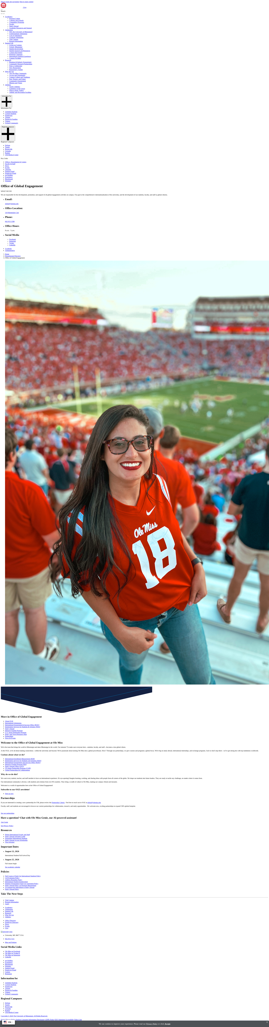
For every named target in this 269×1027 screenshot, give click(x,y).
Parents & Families (11, 119)
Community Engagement (17, 81)
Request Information (16, 41)
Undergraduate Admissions (18, 34)
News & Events (10, 738)
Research (8, 60)
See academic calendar (12, 867)
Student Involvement (16, 49)
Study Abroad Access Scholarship (16, 840)
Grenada (8, 151)
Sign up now (9, 794)
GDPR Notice (49, 1019)
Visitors (7, 121)
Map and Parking (10, 942)
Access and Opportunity (17, 75)
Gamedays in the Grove (17, 88)
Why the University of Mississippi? (21, 32)
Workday (8, 181)
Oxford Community (11, 123)
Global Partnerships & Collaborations (17, 770)
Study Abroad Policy (12, 889)
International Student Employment (16, 882)
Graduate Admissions (16, 37)
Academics (8, 17)
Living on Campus (15, 45)
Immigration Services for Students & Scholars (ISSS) (22, 727)
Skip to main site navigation (10, 2)
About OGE (9, 721)
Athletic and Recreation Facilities (20, 92)
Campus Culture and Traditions (19, 77)
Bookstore (8, 974)
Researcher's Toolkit (16, 70)
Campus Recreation (15, 53)
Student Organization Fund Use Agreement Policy (21, 884)
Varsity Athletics (14, 87)
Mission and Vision (15, 83)
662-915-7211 (9, 939)
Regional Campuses (15, 54)
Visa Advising (9, 842)
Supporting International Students (16, 838)
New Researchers (15, 68)
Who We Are (9, 71)
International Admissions (13, 723)
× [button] (267, 1022)
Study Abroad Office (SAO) (14, 766)
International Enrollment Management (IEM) (20, 759)
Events (7, 168)
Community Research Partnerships (20, 64)
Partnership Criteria (58, 802)
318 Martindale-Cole (12, 213)
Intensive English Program (14, 731)
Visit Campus (13, 39)
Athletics (8, 85)
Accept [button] (167, 1024)
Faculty (11, 24)
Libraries (8, 169)
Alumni (7, 117)
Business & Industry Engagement (20, 62)
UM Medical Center (11, 155)
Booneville (8, 149)
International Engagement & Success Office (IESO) (22, 725)
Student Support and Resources (19, 51)
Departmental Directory (13, 256)
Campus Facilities (15, 58)
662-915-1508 (10, 221)
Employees (8, 115)
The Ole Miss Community (18, 73)
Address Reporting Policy (13, 880)
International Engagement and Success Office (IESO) (22, 762)
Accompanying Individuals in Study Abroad (19, 887)
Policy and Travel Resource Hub (16, 734)
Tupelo (7, 147)
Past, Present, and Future (17, 79)
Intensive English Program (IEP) (16, 764)
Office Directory (10, 920)
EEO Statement (60, 1019)
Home (7, 254)
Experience (9, 177)
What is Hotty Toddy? (16, 90)
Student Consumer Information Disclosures (30, 1019)
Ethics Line (78, 1019)
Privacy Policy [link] (152, 1024)
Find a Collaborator (15, 66)
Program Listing (14, 18)
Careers (7, 972)
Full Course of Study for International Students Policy (23, 876)
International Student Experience (20, 56)
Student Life (9, 43)
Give (24, 7)
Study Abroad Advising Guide (15, 836)
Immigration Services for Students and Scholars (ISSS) (23, 761)
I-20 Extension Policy (12, 878)
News (7, 166)
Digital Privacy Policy (8, 1019)
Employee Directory (11, 922)
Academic (8, 249)
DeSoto (7, 145)
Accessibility (69, 1019)
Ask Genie (4, 822)
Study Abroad (13, 26)
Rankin (7, 153)
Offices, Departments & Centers (15, 162)
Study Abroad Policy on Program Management (20, 885)
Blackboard (9, 179)
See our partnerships (7, 813)
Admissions (9, 30)
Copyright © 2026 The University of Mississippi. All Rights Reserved (24, 1016)
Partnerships (9, 736)
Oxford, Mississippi (15, 47)
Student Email (9, 171)
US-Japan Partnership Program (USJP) (18, 768)
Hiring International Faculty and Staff (17, 835)
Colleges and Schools (16, 20)
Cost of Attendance (15, 35)
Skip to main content (26, 2)
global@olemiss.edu (11, 204)
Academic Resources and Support (20, 28)
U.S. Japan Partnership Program (15, 732)
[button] (2, 13)
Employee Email (10, 173)
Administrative (10, 250)
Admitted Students (11, 112)
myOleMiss (9, 175)
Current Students (10, 114)
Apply (7, 904)
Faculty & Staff (10, 164)
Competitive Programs (16, 22)
